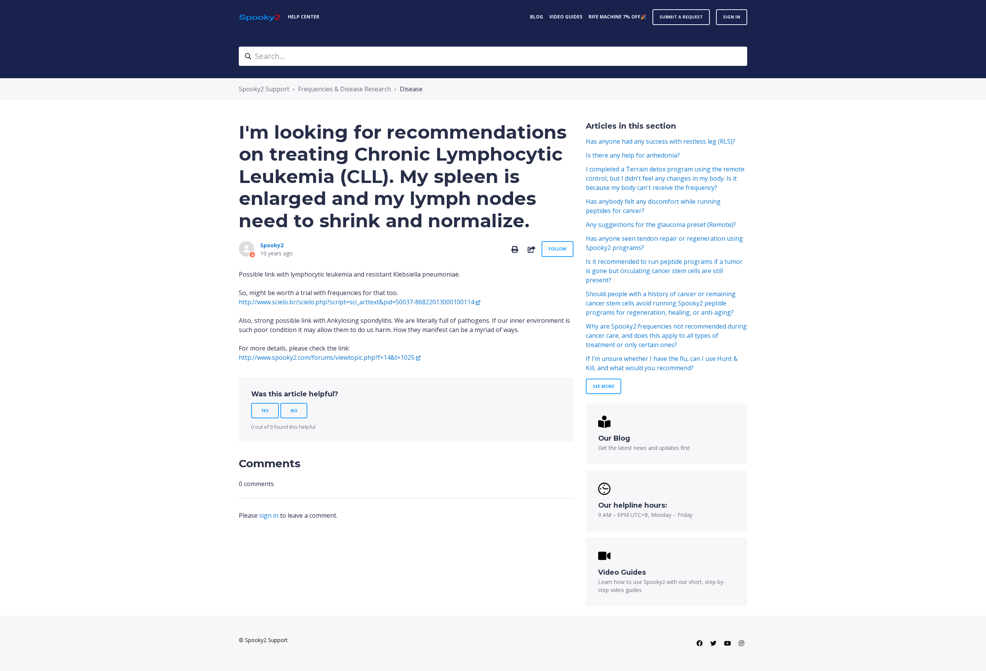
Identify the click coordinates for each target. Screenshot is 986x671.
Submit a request (681, 17)
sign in (268, 515)
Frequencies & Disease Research (344, 89)
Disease (411, 89)
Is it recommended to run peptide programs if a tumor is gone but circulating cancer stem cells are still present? (664, 270)
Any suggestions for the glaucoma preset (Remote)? (661, 224)
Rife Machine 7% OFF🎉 (617, 16)
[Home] (260, 17)
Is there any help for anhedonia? (633, 155)
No (293, 410)
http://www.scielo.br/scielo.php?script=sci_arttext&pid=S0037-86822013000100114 (356, 302)
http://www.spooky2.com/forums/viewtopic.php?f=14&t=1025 (326, 357)
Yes (265, 410)
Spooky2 (271, 245)
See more (603, 386)
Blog (536, 16)
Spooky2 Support (264, 89)
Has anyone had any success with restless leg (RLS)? (660, 141)
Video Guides (565, 16)
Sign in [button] (731, 17)
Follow (557, 249)
